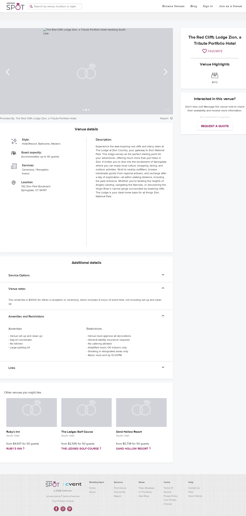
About (92, 492)
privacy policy (54, 496)
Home (92, 487)
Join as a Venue (230, 6)
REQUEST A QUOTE (215, 126)
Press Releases (147, 487)
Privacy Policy (171, 496)
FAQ (190, 492)
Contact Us (194, 487)
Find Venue (120, 487)
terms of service (71, 496)
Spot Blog (144, 496)
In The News (145, 492)
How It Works (195, 496)
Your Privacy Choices (63, 501)
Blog (193, 6)
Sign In (208, 6)
